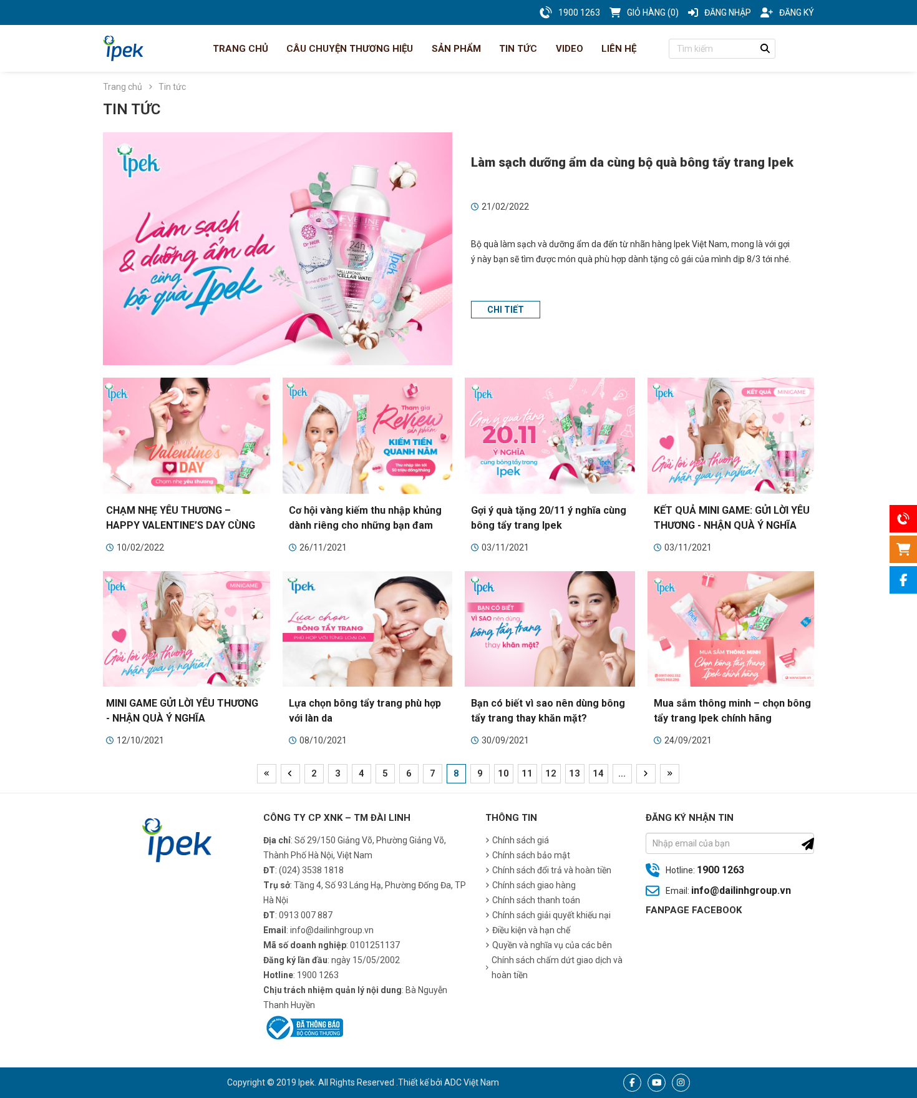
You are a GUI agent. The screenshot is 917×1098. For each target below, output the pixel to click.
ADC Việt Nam (471, 1082)
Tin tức (517, 48)
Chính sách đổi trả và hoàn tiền (551, 870)
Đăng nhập (727, 12)
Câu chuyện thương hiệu (348, 48)
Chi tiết (505, 310)
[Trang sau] (646, 773)
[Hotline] (903, 518)
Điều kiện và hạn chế (531, 930)
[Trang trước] (290, 773)
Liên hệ (617, 48)
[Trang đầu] (266, 773)
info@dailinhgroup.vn (741, 890)
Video (568, 48)
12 (550, 773)
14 (598, 773)
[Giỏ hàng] (903, 549)
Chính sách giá (520, 840)
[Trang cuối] (669, 773)
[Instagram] (681, 1083)
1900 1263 (720, 870)
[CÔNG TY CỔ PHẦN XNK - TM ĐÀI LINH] (123, 48)
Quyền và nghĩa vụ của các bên (552, 945)
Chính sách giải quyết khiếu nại (551, 915)
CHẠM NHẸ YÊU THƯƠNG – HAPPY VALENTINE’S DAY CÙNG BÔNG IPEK (180, 525)
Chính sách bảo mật (531, 855)
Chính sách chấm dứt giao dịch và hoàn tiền (557, 967)
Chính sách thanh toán (536, 900)
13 (574, 773)
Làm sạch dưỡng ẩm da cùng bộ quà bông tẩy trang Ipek (632, 162)
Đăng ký (796, 12)
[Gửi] (808, 844)
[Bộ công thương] (303, 1027)
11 (527, 773)
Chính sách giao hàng (534, 885)
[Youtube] (657, 1083)
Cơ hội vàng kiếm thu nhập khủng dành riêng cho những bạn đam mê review (365, 525)
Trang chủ (239, 48)
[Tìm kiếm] (765, 49)
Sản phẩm (455, 48)
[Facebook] (632, 1083)
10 (503, 773)
